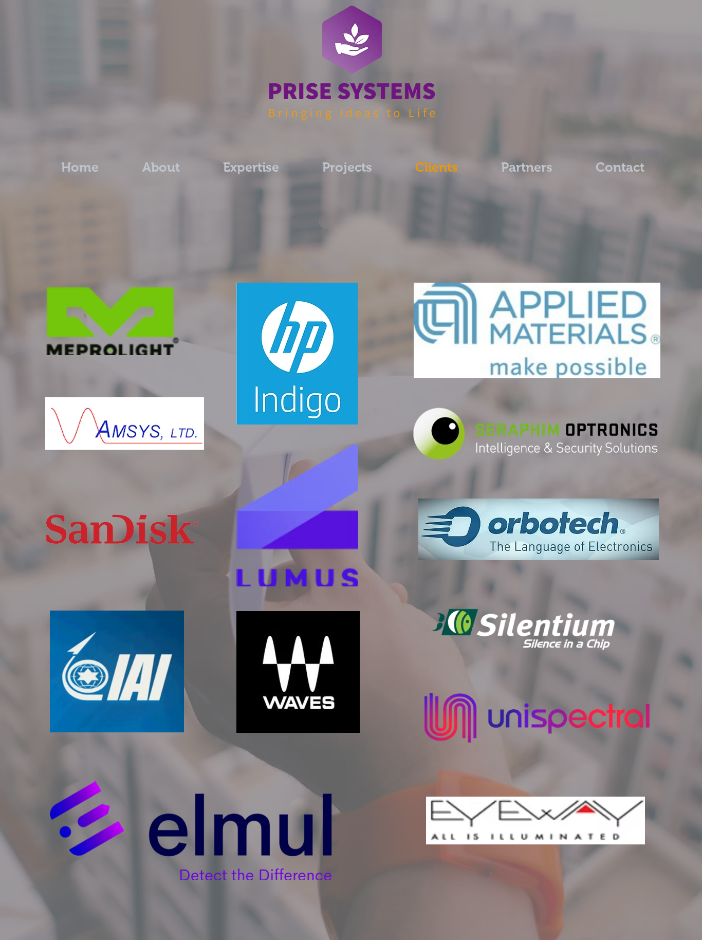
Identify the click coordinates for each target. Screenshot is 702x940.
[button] (347, 167)
